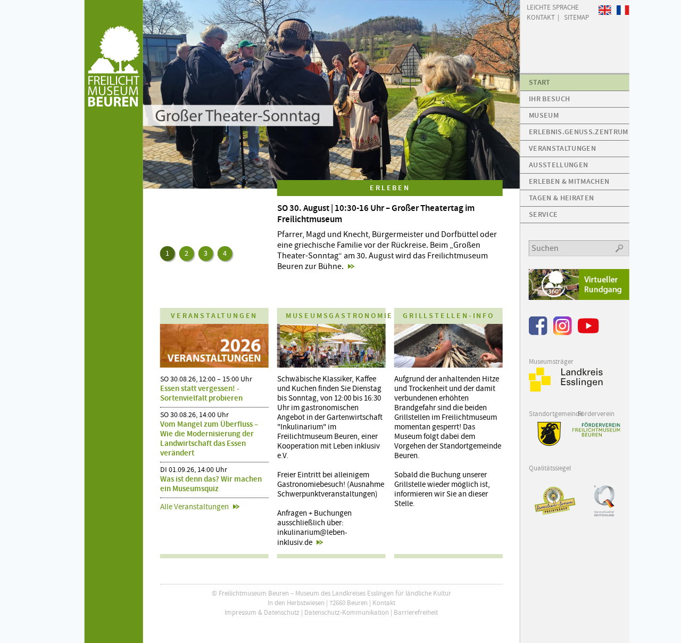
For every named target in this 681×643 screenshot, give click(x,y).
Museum (544, 115)
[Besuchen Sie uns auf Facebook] (538, 332)
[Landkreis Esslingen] (566, 389)
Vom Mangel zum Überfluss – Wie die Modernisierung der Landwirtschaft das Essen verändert (209, 438)
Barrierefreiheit (416, 612)
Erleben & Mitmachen (569, 181)
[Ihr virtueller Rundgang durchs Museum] (579, 297)
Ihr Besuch (549, 99)
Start (540, 82)
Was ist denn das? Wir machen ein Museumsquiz (211, 484)
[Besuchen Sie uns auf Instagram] (562, 332)
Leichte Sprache (553, 7)
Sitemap (576, 17)
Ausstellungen (558, 165)
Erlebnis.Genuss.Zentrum (578, 132)
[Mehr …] (331, 94)
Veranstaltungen (562, 148)
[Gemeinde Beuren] (545, 443)
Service (543, 214)
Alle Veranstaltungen (194, 506)
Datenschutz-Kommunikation (346, 612)
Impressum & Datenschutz (262, 612)
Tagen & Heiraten (561, 198)
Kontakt (383, 602)
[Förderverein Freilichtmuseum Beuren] (596, 429)
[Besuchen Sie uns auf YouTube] (588, 332)
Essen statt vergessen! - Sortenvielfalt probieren (201, 393)
